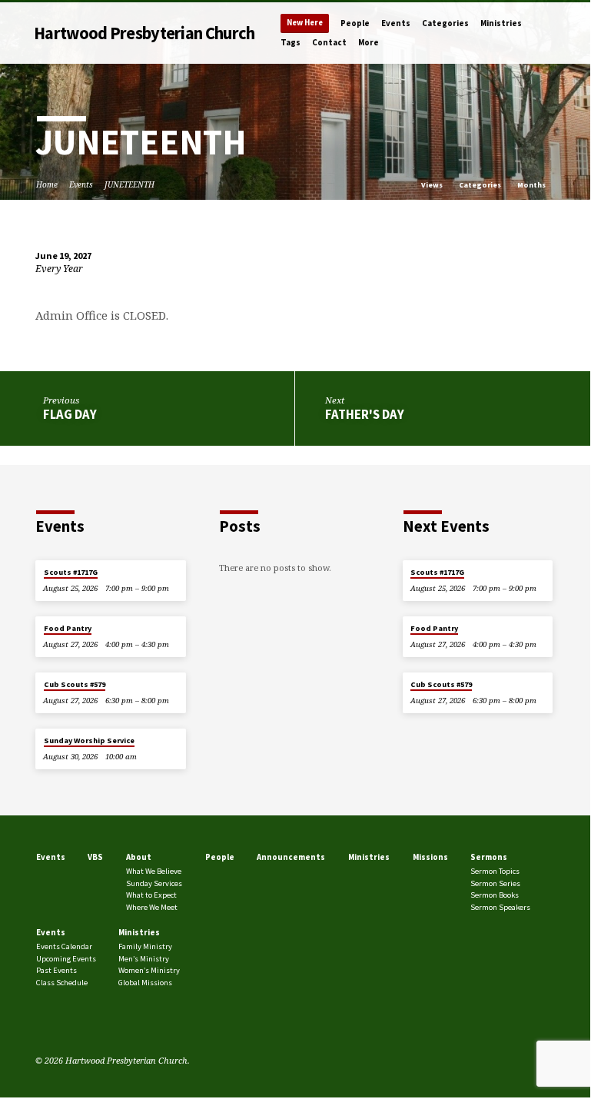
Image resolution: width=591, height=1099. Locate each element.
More (368, 42)
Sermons (488, 857)
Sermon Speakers (500, 907)
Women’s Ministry (149, 970)
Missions (430, 857)
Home (47, 184)
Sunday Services (154, 883)
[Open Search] (550, 33)
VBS (95, 857)
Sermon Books (494, 895)
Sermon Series (495, 883)
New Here (305, 23)
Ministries (501, 23)
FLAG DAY (70, 415)
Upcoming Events (66, 959)
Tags (290, 42)
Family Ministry (145, 946)
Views (432, 185)
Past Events (56, 970)
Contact (329, 42)
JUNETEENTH (129, 184)
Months (532, 185)
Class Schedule (62, 983)
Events (395, 23)
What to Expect (151, 895)
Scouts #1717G (71, 572)
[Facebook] (42, 1023)
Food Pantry (67, 628)
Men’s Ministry (143, 959)
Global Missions (145, 983)
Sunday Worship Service (89, 740)
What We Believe (153, 871)
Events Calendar (64, 946)
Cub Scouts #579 (74, 684)
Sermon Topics (495, 871)
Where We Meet (152, 907)
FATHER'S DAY (364, 415)
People (355, 23)
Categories (445, 23)
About (138, 857)
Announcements (291, 857)
